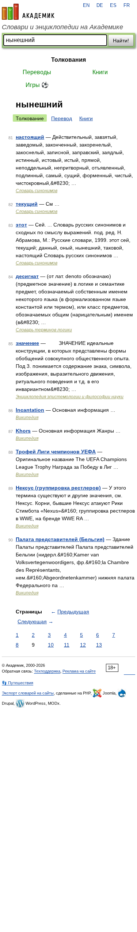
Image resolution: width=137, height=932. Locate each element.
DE (99, 5)
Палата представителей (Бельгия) (60, 539)
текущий (27, 204)
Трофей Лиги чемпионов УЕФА (56, 451)
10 (51, 645)
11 (66, 645)
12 (83, 645)
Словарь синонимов (36, 190)
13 (99, 645)
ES (113, 5)
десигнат (27, 276)
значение (27, 343)
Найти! (121, 40)
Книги (100, 72)
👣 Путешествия (17, 683)
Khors (23, 431)
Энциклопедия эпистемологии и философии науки (69, 396)
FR (126, 5)
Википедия (27, 417)
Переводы (37, 72)
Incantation (30, 410)
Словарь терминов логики (44, 329)
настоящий (30, 137)
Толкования (68, 60)
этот (21, 225)
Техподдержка (47, 671)
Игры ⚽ (37, 85)
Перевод (61, 118)
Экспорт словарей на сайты (28, 693)
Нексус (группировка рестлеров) (58, 488)
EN (86, 5)
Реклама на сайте (79, 671)
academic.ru (28, 12)
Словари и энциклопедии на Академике (62, 27)
